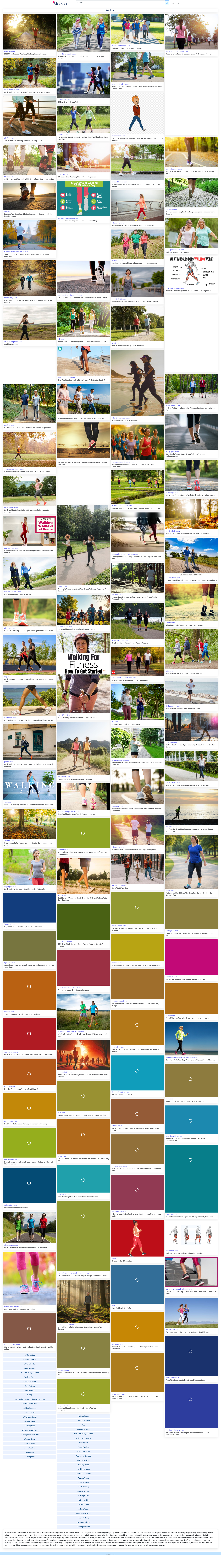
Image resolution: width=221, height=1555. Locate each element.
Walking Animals (84, 1471)
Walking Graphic (30, 1423)
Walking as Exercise (83, 1458)
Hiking (29, 1396)
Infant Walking (29, 1370)
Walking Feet (30, 1427)
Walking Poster (29, 1366)
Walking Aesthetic (29, 1419)
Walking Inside (83, 1467)
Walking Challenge (83, 1524)
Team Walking (83, 1520)
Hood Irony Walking (83, 1516)
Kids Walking (30, 1392)
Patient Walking (84, 1502)
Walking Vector (83, 1511)
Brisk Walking (84, 1489)
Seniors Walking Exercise (83, 1436)
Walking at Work (83, 1493)
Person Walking (83, 1449)
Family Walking (83, 1480)
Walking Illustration (30, 1410)
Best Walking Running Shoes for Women (30, 1401)
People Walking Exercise (30, 1374)
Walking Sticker (83, 1418)
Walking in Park (83, 1498)
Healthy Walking (84, 1423)
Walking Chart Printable (30, 1436)
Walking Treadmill (29, 1383)
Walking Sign (30, 1357)
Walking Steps (29, 1445)
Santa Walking (29, 1454)
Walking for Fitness (83, 1476)
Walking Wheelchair (30, 1405)
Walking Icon (30, 1414)
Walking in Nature (83, 1454)
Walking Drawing (83, 1432)
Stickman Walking (29, 1361)
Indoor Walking (29, 1450)
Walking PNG (84, 1445)
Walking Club (30, 1458)
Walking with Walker (29, 1432)
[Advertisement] (184, 96)
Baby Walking (30, 1388)
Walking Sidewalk (83, 1529)
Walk (83, 1427)
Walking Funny (29, 1379)
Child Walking (84, 1485)
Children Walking (83, 1462)
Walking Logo (84, 1507)
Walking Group (29, 1441)
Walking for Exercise (83, 1440)
